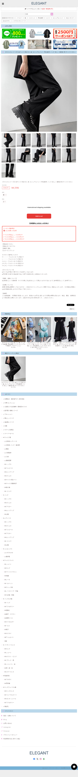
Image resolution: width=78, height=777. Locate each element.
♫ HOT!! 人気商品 (8, 429)
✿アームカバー (9, 637)
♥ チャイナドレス (8, 560)
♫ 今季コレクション (9, 403)
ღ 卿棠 (7, 449)
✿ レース (7, 579)
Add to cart (39, 216)
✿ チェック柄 (9, 587)
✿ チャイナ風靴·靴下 (11, 483)
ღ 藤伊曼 (7, 556)
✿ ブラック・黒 (9, 660)
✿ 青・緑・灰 (9, 668)
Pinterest (6, 731)
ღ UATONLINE (9, 552)
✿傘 (6, 641)
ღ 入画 (7, 456)
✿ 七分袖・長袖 (9, 595)
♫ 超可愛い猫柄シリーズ (10, 410)
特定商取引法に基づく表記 (11, 738)
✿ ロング (7, 568)
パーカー (19, 18)
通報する (72, 309)
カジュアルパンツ (58, 18)
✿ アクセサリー (9, 606)
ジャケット (32, 18)
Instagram (7, 727)
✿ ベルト (7, 625)
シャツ (48, 18)
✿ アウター (8, 506)
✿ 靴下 (7, 629)
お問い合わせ (7, 723)
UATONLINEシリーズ (19, 21)
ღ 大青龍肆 (8, 452)
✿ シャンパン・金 (10, 664)
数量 (3, 199)
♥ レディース (7, 518)
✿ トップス (8, 464)
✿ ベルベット (9, 583)
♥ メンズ (5, 495)
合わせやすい (6, 21)
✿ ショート (8, 564)
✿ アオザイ (8, 679)
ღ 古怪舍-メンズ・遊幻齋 (12, 445)
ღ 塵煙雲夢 (8, 460)
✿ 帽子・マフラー (10, 614)
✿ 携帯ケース (9, 618)
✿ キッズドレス (9, 691)
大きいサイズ (70, 18)
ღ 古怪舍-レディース (11, 441)
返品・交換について (9, 715)
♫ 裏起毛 (5, 706)
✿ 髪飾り (7, 610)
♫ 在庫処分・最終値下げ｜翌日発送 (13, 399)
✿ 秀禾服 (7, 683)
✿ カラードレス (9, 672)
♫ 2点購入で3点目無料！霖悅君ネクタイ (15, 406)
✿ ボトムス (8, 476)
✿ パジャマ (8, 491)
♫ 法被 (5, 426)
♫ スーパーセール (8, 433)
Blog (5, 719)
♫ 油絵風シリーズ (8, 422)
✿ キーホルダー (9, 622)
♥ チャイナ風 (7, 437)
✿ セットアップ (9, 472)
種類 (3, 192)
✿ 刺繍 (7, 576)
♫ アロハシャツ (7, 414)
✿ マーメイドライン (11, 572)
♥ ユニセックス (7, 549)
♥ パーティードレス (9, 645)
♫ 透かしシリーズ (8, 418)
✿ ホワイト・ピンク (11, 656)
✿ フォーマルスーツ (11, 695)
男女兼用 (40, 18)
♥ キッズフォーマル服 (9, 687)
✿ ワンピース (9, 468)
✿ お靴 (7, 514)
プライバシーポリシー (10, 735)
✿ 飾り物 (7, 487)
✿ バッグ (7, 602)
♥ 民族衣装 (6, 675)
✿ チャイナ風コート (11, 479)
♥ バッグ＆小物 (7, 599)
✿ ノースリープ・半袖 (11, 591)
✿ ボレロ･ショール (10, 698)
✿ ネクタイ (8, 633)
